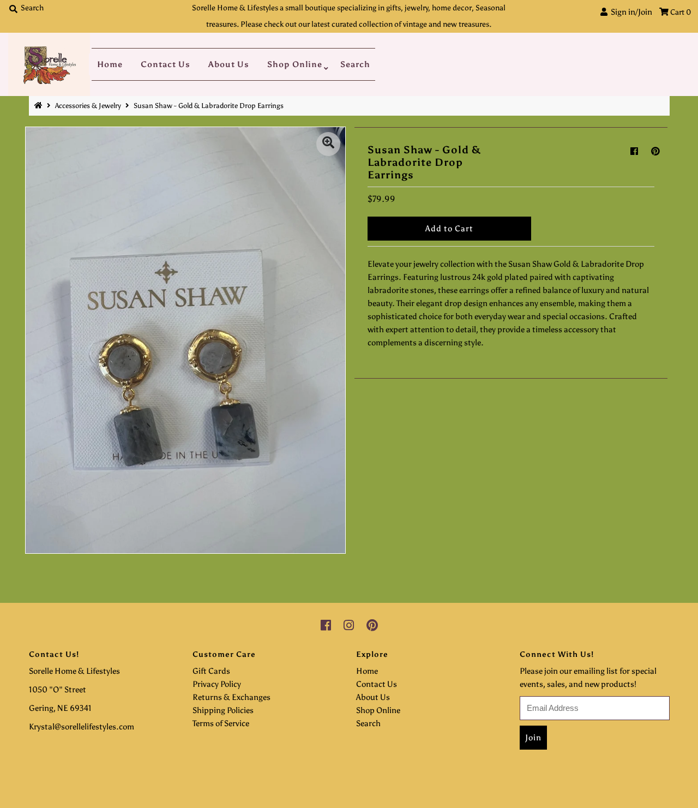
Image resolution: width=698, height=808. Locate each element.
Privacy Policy (216, 684)
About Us (228, 64)
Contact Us (165, 64)
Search (355, 64)
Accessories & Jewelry (88, 105)
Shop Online (294, 64)
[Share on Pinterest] (655, 151)
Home (110, 64)
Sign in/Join (629, 12)
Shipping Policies (223, 710)
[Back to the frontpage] (39, 105)
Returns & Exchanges (231, 697)
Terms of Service (220, 723)
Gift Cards (211, 671)
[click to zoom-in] (328, 144)
